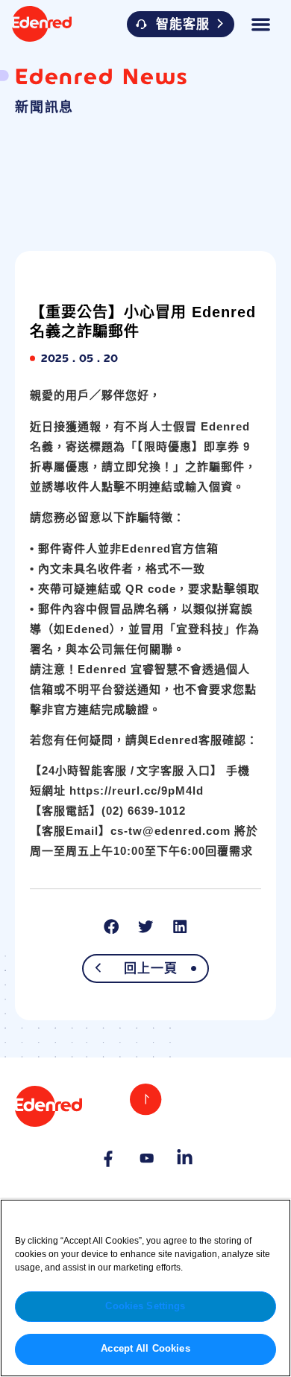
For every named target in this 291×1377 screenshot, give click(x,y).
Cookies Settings (145, 1306)
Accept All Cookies (145, 1348)
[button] (261, 24)
